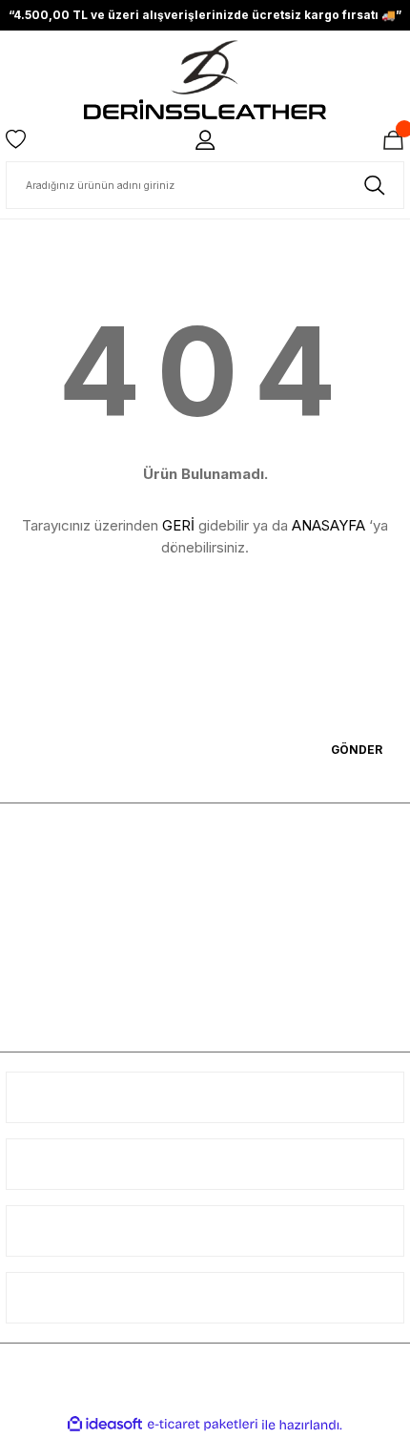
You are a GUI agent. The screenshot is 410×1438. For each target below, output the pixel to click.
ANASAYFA (328, 525)
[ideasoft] (105, 1424)
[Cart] (392, 140)
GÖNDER (356, 749)
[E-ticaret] (202, 1425)
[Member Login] (205, 140)
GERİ (178, 525)
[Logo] (205, 79)
